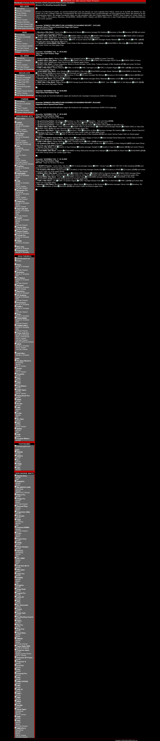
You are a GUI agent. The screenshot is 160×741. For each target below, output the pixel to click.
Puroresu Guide (29, 3)
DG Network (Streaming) (25, 95)
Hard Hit (18, 152)
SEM (18, 39)
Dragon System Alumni (25, 91)
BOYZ (18, 153)
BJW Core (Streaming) (23, 144)
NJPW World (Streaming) (25, 29)
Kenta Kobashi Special (24, 46)
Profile (19, 261)
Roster (19, 17)
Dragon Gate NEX (23, 82)
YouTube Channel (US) (24, 26)
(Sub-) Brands (21, 13)
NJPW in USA (22, 15)
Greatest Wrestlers (23, 22)
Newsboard (18, 3)
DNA (17, 157)
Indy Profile (21, 119)
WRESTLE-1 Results (23, 492)
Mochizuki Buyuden (23, 86)
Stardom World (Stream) (25, 112)
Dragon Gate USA (23, 80)
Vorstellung (20, 9)
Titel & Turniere (22, 20)
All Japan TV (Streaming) (25, 69)
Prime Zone (21, 84)
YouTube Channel (23, 48)
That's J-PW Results (23, 337)
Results (18, 364)
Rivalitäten (70, 3)
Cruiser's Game (21, 155)
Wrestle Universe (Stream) (24, 164)
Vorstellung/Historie (23, 258)
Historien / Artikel (41, 3)
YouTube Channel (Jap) (25, 24)
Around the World (54, 3)
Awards (63, 3)
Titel (17, 179)
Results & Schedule (23, 11)
